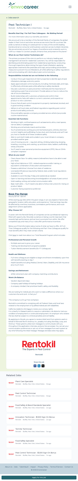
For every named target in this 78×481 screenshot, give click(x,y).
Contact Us (69, 467)
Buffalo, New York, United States (29, 28)
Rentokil (12, 28)
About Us (8, 467)
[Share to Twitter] (43, 365)
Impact (33, 467)
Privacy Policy (43, 467)
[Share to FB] (35, 365)
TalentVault (24, 467)
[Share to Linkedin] (39, 365)
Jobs (16, 467)
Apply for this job (39, 477)
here (14, 235)
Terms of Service (56, 467)
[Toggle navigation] (70, 7)
